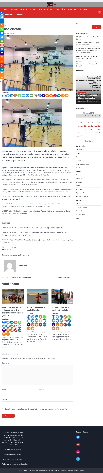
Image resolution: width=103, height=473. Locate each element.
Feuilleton (72, 9)
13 (92, 126)
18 (85, 129)
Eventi (22, 9)
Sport (77, 204)
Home (6, 9)
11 (85, 126)
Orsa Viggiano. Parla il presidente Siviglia (61, 308)
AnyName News (37, 470)
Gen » (91, 141)
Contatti (19, 15)
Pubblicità (82, 93)
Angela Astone (16, 449)
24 (81, 132)
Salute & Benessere (45, 9)
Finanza (78, 175)
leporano (10, 255)
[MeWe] (59, 95)
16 (78, 129)
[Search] (99, 12)
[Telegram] (23, 95)
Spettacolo (79, 200)
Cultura (78, 157)
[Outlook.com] (39, 95)
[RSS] (16, 95)
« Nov (86, 141)
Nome (4, 389)
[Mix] (63, 95)
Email (41, 389)
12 (89, 126)
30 (78, 135)
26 (89, 132)
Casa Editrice (8, 15)
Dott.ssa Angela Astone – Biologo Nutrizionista (88, 96)
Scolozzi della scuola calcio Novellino (36, 308)
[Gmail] (35, 95)
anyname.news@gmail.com (19, 464)
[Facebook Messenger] (27, 95)
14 (96, 126)
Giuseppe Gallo (16, 454)
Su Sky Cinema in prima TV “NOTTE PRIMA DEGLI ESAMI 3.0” (86, 57)
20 (92, 129)
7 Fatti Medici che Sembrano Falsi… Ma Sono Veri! (87, 38)
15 (99, 126)
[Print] (47, 95)
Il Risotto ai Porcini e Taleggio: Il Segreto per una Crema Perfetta (87, 44)
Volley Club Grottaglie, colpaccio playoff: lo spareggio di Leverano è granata (12, 311)
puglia (16, 255)
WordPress (80, 470)
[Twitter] (8, 95)
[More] (66, 95)
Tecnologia (79, 211)
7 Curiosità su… (80, 150)
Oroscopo (79, 182)
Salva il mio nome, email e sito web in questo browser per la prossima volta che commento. (36, 409)
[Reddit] (51, 95)
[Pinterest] (55, 95)
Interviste (83, 9)
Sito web (5, 399)
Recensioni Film (81, 193)
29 (99, 132)
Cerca (78, 24)
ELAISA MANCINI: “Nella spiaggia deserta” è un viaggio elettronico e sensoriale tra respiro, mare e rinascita (88, 50)
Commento (6, 363)
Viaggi (78, 218)
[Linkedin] (12, 95)
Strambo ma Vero (81, 207)
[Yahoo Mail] (43, 95)
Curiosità (59, 9)
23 (78, 132)
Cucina (32, 9)
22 (99, 129)
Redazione (83, 101)
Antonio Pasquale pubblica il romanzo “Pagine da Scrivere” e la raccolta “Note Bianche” (87, 64)
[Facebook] (4, 95)
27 (92, 132)
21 (96, 129)
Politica (14, 9)
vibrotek (22, 255)
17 (81, 129)
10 (81, 126)
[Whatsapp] (19, 95)
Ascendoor (63, 470)
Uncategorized (80, 214)
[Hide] (1, 81)
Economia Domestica (82, 164)
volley (28, 255)
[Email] (31, 95)
